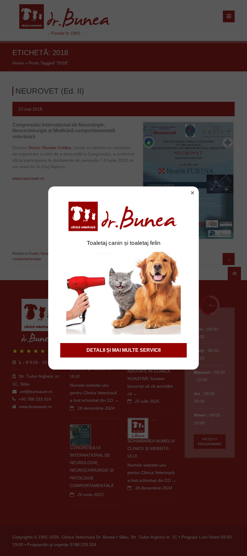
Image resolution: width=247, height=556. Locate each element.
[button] (192, 192)
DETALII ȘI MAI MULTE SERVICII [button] (123, 350)
